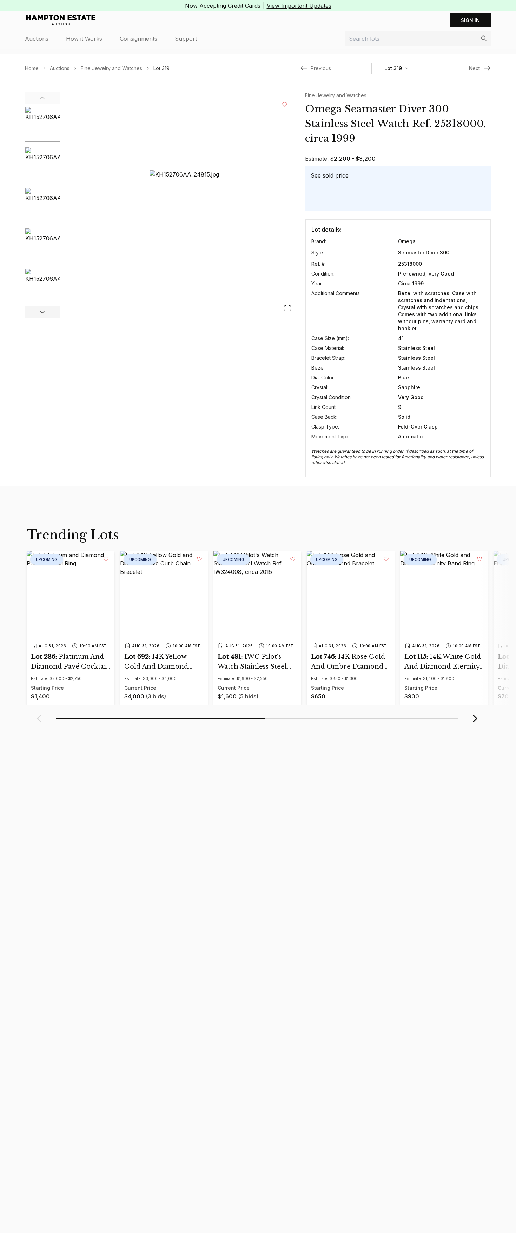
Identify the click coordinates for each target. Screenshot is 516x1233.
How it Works (84, 38)
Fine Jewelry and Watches (111, 68)
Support (186, 38)
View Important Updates (299, 5)
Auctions (36, 38)
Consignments (138, 38)
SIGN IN (470, 20)
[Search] (484, 38)
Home (32, 68)
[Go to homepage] (61, 20)
